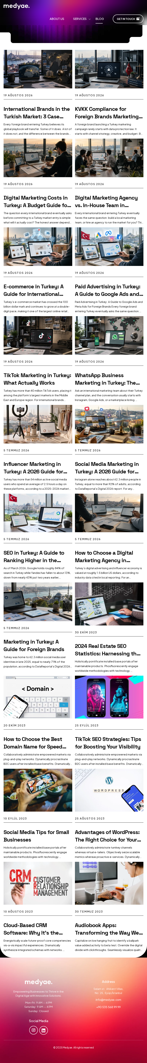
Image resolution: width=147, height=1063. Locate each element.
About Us (57, 19)
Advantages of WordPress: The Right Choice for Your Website (107, 840)
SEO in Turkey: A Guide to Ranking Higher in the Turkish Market (34, 560)
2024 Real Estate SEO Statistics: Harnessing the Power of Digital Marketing (108, 653)
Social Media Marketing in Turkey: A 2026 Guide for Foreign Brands (107, 471)
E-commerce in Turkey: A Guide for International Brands (33, 294)
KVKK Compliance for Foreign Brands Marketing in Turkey (107, 116)
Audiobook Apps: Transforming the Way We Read (107, 933)
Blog (100, 19)
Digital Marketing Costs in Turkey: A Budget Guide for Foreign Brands (36, 205)
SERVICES (80, 19)
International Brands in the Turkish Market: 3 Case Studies (37, 116)
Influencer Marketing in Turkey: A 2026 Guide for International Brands (33, 471)
